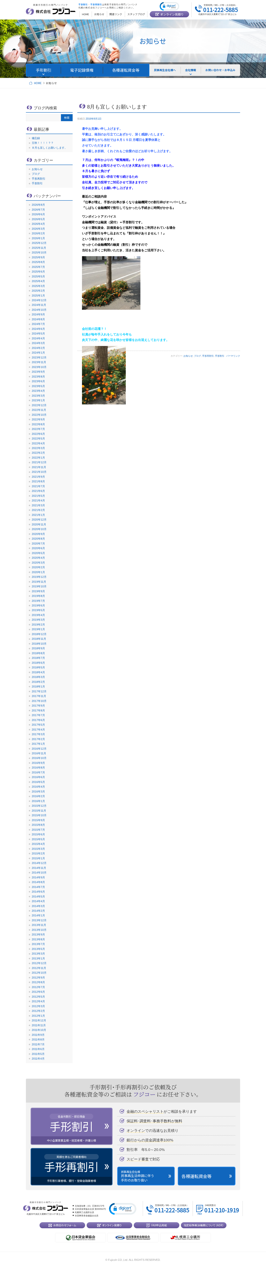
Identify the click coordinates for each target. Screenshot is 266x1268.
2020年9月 (38, 534)
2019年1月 (38, 629)
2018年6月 (38, 662)
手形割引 (219, 356)
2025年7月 (38, 266)
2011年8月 (38, 1039)
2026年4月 (38, 223)
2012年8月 (38, 982)
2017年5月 (38, 724)
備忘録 (36, 138)
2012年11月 (39, 968)
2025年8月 (38, 262)
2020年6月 (38, 548)
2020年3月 (38, 562)
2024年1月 (38, 352)
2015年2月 (38, 853)
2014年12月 (39, 863)
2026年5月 (38, 219)
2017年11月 (39, 696)
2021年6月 (38, 490)
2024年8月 (38, 319)
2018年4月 (38, 672)
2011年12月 (39, 1020)
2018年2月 (38, 681)
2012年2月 (38, 1010)
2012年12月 (39, 963)
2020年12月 (39, 519)
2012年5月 (38, 996)
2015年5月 (38, 839)
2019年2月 (38, 624)
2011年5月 (38, 1053)
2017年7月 (38, 715)
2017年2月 (38, 739)
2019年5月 (38, 610)
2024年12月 (39, 300)
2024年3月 (38, 343)
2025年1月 (38, 295)
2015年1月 (38, 858)
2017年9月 (38, 705)
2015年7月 (38, 829)
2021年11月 (39, 467)
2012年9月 (38, 977)
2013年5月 (38, 948)
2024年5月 (38, 333)
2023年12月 (39, 357)
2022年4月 (38, 443)
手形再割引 (208, 356)
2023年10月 (39, 367)
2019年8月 (38, 595)
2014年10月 (39, 872)
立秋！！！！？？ (43, 142)
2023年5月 (38, 386)
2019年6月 (38, 605)
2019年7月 (38, 600)
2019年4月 (38, 615)
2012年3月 (38, 1006)
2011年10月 (39, 1030)
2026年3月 (38, 228)
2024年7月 (38, 324)
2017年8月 (38, 710)
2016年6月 (38, 777)
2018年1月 (38, 686)
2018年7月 (38, 657)
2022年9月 (38, 419)
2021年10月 (39, 471)
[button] (169, 6)
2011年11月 (39, 1025)
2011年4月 (38, 1058)
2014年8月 (38, 882)
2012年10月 (39, 972)
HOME (37, 83)
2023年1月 (38, 400)
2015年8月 (38, 824)
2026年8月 (38, 204)
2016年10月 (39, 758)
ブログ (197, 356)
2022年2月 (38, 452)
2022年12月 (39, 405)
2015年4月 (38, 843)
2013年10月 (39, 929)
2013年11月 (39, 925)
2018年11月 (39, 638)
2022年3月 (38, 448)
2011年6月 (38, 1049)
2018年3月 (38, 677)
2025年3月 (38, 286)
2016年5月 (38, 782)
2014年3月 (38, 906)
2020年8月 (38, 538)
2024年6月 (38, 328)
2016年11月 (39, 753)
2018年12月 (39, 634)
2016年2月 (38, 796)
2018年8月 (38, 653)
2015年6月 (38, 834)
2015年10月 (39, 815)
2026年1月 (38, 238)
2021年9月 (38, 476)
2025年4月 (38, 281)
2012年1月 (38, 1015)
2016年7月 (38, 772)
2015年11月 (39, 810)
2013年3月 (38, 953)
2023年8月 (38, 376)
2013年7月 (38, 944)
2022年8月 (38, 424)
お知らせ (188, 356)
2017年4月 (38, 729)
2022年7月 (38, 429)
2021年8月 (38, 481)
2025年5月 (38, 276)
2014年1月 (38, 915)
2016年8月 (38, 767)
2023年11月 (39, 362)
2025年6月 (38, 271)
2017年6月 (38, 720)
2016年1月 (38, 801)
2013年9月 (38, 934)
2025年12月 (39, 242)
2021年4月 (38, 500)
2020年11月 (39, 524)
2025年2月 (38, 290)
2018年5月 (38, 667)
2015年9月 (38, 820)
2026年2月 (38, 233)
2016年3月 (38, 791)
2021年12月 (39, 462)
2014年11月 (39, 867)
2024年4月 (38, 338)
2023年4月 (38, 390)
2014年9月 (38, 877)
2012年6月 (38, 991)
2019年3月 (38, 619)
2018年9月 (38, 648)
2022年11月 (39, 409)
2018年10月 (39, 643)
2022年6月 (38, 433)
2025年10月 (39, 252)
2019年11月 (39, 581)
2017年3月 (38, 734)
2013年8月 (38, 939)
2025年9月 (38, 257)
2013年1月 (38, 958)
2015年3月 (38, 848)
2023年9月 (38, 371)
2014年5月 (38, 896)
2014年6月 (38, 891)
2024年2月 (38, 347)
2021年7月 (38, 486)
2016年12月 (39, 748)
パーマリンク (233, 356)
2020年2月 (38, 567)
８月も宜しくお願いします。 (49, 147)
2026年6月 (38, 214)
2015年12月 (39, 805)
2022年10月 (39, 414)
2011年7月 (38, 1044)
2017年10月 (39, 700)
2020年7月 (38, 543)
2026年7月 (38, 209)
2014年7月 (38, 887)
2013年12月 (39, 920)
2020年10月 (39, 529)
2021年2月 (38, 510)
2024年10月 (39, 309)
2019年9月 (38, 591)
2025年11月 (39, 247)
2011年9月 (38, 1034)
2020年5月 (38, 553)
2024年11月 (39, 304)
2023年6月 (38, 381)
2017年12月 (39, 691)
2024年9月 (38, 314)
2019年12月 (39, 576)
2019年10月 (39, 586)
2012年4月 (38, 1001)
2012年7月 (38, 987)
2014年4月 (38, 901)
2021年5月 (38, 495)
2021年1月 (38, 514)
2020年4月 (38, 557)
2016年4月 (38, 786)
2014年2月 (38, 910)
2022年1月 (38, 457)
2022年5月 (38, 438)
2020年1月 (38, 572)
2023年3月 (38, 395)
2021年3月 (38, 505)
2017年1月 (38, 743)
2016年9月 (38, 762)
